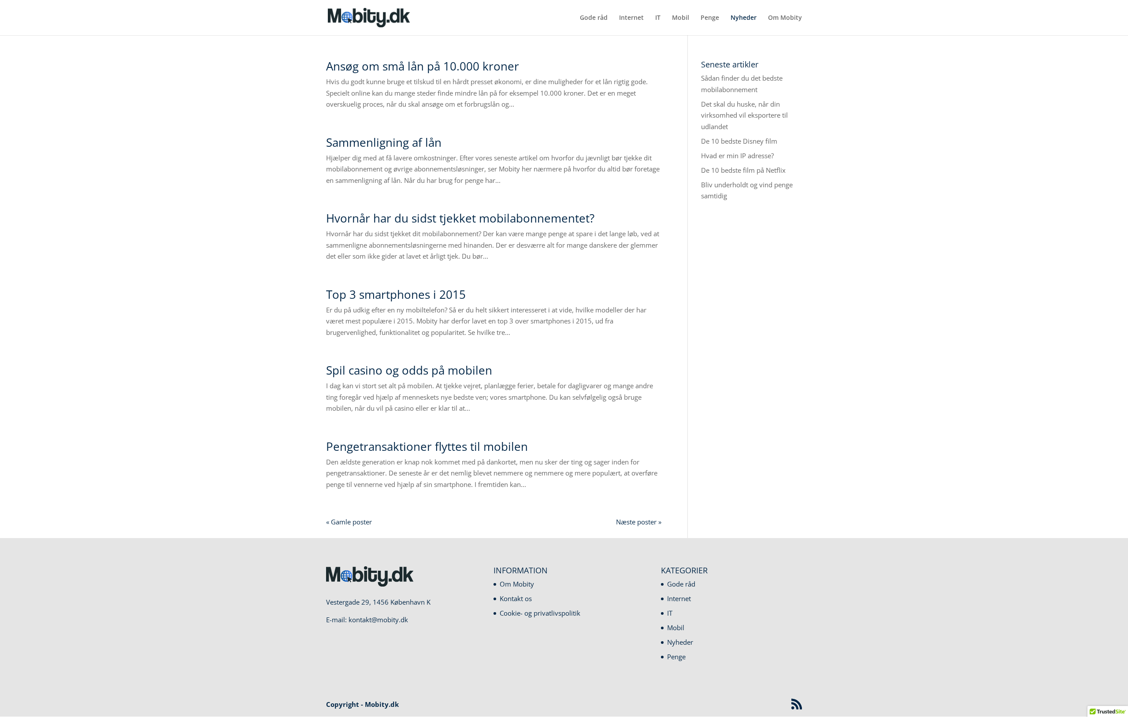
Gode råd (594, 18)
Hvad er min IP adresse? (737, 155)
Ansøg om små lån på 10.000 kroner (422, 66)
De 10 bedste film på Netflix (743, 170)
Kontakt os (516, 598)
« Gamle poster (349, 521)
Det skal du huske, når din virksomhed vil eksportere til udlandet (744, 115)
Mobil (680, 18)
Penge (710, 18)
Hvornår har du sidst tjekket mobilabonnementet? (460, 218)
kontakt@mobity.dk (378, 619)
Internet (631, 18)
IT (657, 18)
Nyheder (744, 18)
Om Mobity (785, 18)
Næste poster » (638, 521)
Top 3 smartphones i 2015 (396, 294)
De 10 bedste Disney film (739, 141)
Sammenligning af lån (384, 142)
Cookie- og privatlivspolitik (540, 613)
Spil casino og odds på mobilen (409, 370)
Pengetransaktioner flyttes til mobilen (427, 446)
